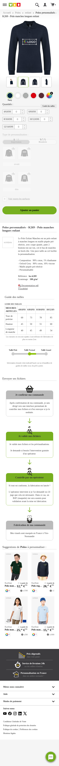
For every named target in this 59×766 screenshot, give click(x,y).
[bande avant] (24, 152)
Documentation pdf (30, 285)
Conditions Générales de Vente (14, 721)
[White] (17, 95)
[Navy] (10, 95)
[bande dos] (8, 178)
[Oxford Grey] (25, 95)
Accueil (7, 12)
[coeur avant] (8, 152)
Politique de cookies (10, 729)
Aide (5, 694)
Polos (18, 12)
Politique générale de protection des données (19, 725)
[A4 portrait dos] (24, 178)
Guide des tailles (48, 106)
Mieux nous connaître (13, 687)
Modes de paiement (12, 701)
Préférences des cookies (29, 729)
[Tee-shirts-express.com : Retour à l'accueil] (17, 4)
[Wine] (41, 95)
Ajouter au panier (29, 210)
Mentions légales (9, 733)
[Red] (33, 95)
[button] (51, 757)
